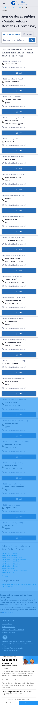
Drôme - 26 (17, 8)
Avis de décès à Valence (10, 553)
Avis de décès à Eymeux (10, 566)
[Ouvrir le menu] (4, 3)
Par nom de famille (13, 34)
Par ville (29, 34)
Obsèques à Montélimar (10, 555)
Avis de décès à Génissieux (11, 564)
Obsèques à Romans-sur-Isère (12, 557)
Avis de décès (6, 8)
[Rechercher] (32, 40)
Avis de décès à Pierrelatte (11, 562)
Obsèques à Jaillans (8, 568)
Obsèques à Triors (8, 572)
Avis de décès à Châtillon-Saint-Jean (14, 570)
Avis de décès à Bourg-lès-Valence (14, 560)
